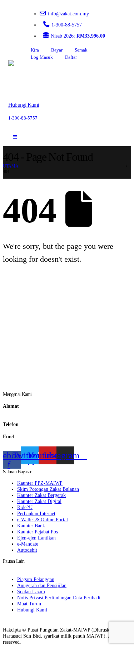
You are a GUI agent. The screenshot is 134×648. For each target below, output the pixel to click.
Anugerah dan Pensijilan (41, 585)
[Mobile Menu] (14, 137)
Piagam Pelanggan (35, 579)
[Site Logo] (28, 78)
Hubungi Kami (32, 610)
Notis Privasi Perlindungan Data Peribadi (58, 597)
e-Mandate (27, 544)
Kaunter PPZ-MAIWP (40, 483)
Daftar (71, 56)
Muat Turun (29, 603)
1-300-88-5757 (66, 25)
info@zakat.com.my (68, 13)
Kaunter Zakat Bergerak (41, 495)
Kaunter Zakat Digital (39, 501)
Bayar (57, 50)
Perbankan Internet (36, 513)
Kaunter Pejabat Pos (37, 532)
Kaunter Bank (31, 525)
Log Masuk (42, 56)
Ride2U (25, 507)
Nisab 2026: (78, 36)
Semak (81, 50)
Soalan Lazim (31, 591)
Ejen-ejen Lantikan (36, 538)
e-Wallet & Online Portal (42, 519)
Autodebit (27, 550)
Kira (35, 50)
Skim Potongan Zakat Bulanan (48, 489)
